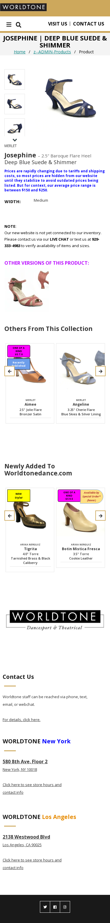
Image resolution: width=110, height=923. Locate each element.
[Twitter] (45, 907)
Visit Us (57, 24)
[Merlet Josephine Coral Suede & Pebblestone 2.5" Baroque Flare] (27, 290)
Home (20, 52)
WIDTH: (12, 201)
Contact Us (88, 24)
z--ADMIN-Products (52, 52)
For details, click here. (21, 719)
